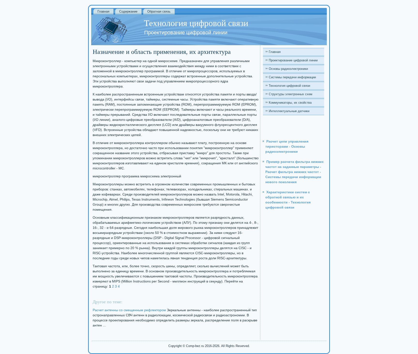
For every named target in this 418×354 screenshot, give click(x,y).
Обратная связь (159, 11)
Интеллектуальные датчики (289, 111)
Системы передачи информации (292, 77)
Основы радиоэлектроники (288, 69)
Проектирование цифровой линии (293, 60)
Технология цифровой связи (289, 85)
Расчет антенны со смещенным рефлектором (129, 310)
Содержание (128, 11)
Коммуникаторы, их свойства (290, 102)
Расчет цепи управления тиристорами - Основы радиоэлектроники (286, 146)
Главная (103, 11)
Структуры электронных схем (290, 94)
